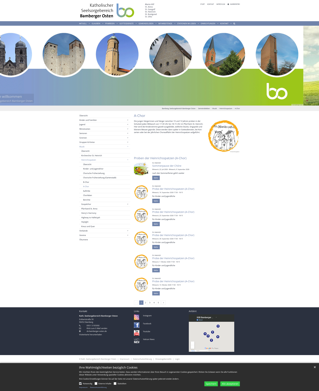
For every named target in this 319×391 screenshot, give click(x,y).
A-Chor (237, 108)
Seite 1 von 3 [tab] (155, 103)
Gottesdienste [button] (127, 23)
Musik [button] (81, 146)
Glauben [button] (96, 23)
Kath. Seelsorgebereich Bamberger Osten (98, 316)
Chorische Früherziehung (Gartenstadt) (99, 177)
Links (136, 311)
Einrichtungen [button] (208, 23)
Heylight (84, 222)
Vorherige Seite (4, 65)
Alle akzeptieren (230, 383)
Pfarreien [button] (110, 23)
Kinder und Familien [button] (88, 120)
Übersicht (83, 115)
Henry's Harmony (88, 213)
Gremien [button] (83, 137)
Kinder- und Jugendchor (93, 168)
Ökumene (83, 239)
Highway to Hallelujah (90, 217)
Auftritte (86, 191)
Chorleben (87, 195)
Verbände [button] (83, 230)
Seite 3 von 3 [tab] (164, 103)
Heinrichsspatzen (225, 108)
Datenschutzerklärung (98, 387)
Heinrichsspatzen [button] (88, 160)
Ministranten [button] (84, 129)
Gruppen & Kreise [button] (87, 142)
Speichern (211, 383)
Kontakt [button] (224, 23)
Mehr (156, 178)
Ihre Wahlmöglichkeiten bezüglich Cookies (108, 367)
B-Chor (86, 182)
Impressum (83, 387)
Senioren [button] (83, 133)
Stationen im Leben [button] (186, 23)
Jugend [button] (82, 124)
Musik (214, 108)
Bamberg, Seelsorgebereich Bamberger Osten (179, 108)
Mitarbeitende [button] (165, 23)
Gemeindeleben (204, 108)
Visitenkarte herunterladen (90, 334)
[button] (233, 24)
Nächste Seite (314, 65)
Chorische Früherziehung (94, 173)
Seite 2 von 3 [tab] (159, 103)
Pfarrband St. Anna (89, 208)
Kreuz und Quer (88, 226)
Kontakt (83, 311)
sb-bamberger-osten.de (97, 331)
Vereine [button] (82, 235)
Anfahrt (193, 311)
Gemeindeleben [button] (146, 23)
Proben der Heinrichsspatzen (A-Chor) (160, 158)
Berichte (86, 199)
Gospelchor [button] (86, 204)
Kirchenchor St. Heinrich (91, 155)
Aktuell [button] (83, 23)
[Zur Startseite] (118, 10)
